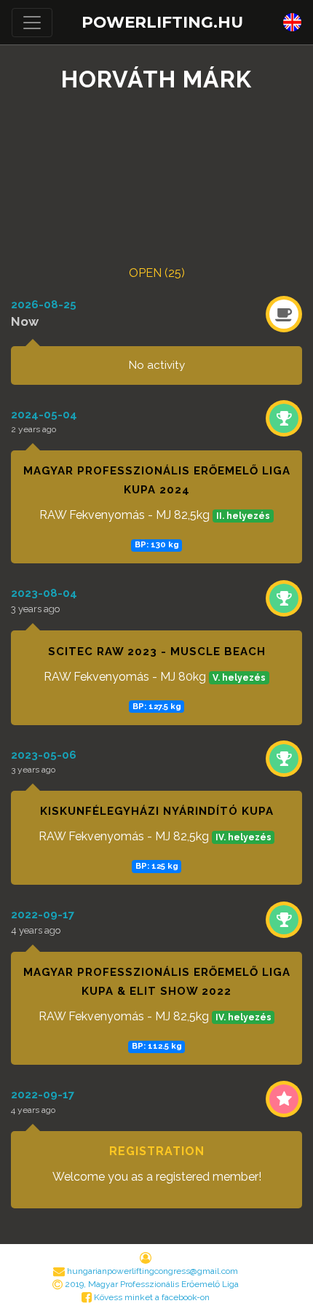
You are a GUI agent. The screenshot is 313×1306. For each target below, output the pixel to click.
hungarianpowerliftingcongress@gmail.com (152, 1271)
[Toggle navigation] (32, 22)
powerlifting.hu (162, 21)
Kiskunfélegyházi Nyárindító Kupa (157, 811)
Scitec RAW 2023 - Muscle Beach (157, 651)
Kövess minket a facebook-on (151, 1297)
